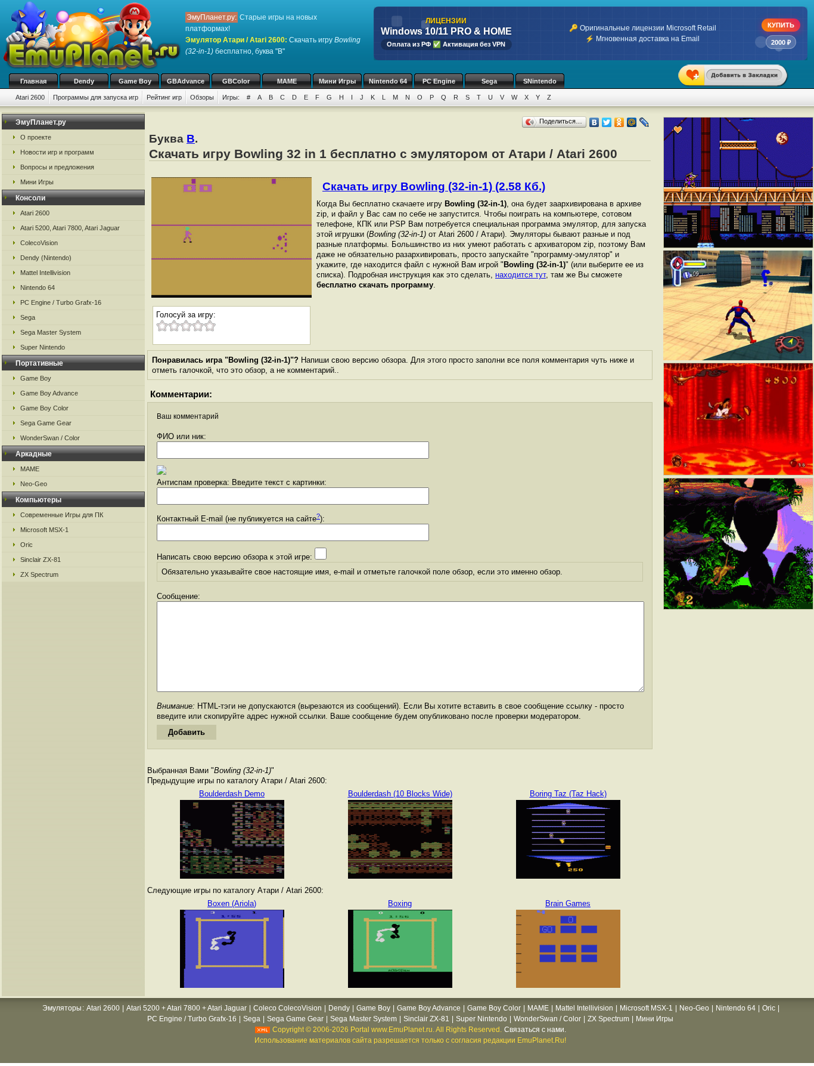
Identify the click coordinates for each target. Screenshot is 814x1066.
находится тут (520, 274)
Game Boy (135, 81)
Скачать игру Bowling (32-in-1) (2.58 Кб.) (433, 186)
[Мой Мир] (632, 122)
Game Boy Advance (49, 393)
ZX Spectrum (39, 574)
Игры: (231, 97)
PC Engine (438, 81)
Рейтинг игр (164, 97)
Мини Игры (337, 81)
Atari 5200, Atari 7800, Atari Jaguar (70, 227)
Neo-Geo (33, 483)
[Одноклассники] (619, 122)
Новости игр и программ (57, 152)
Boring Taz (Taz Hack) (568, 793)
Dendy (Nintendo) (46, 257)
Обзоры (202, 97)
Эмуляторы (62, 1008)
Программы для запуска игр (95, 97)
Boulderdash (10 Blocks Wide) (400, 793)
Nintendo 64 (388, 81)
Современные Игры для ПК (61, 514)
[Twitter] (607, 122)
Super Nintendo (42, 347)
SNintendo (540, 81)
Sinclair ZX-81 (40, 559)
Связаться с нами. (535, 1029)
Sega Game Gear (46, 423)
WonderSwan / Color (50, 437)
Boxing (400, 903)
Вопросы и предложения (57, 167)
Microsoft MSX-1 (44, 529)
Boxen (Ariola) (231, 903)
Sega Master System (50, 332)
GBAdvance (185, 81)
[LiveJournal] (644, 122)
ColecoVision (39, 242)
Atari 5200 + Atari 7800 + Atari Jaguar (186, 1008)
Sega (489, 81)
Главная (33, 81)
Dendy (84, 81)
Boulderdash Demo (232, 793)
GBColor (236, 81)
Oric (26, 544)
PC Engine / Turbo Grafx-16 (60, 302)
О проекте (35, 137)
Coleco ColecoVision (287, 1008)
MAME (287, 81)
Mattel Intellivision (45, 272)
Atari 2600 (30, 97)
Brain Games (568, 903)
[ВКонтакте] (594, 122)
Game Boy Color (44, 408)
